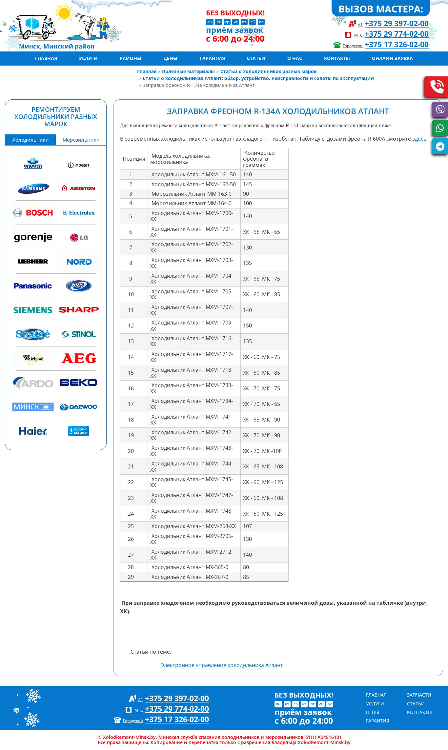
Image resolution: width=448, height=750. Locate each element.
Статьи (256, 58)
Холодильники (30, 140)
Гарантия (212, 58)
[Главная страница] (78, 25)
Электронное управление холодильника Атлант (222, 665)
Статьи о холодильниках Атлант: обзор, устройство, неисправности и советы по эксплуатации (258, 78)
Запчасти (419, 695)
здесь (419, 138)
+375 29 (397, 23)
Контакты (337, 58)
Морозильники (81, 140)
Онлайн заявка (392, 58)
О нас (294, 58)
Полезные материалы (188, 71)
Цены (170, 58)
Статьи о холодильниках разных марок (268, 71)
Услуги (88, 58)
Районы (130, 58)
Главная (46, 58)
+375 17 (397, 44)
